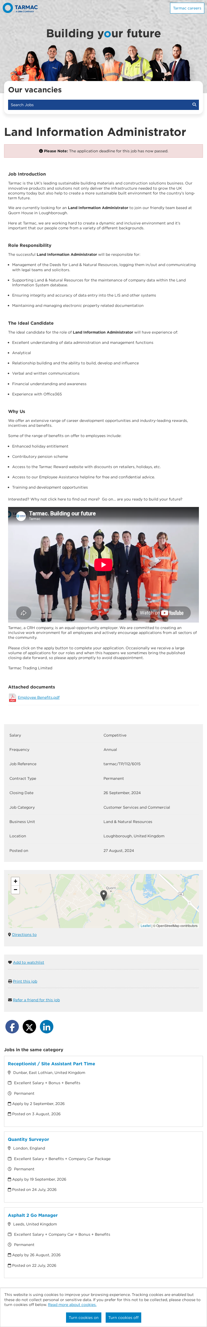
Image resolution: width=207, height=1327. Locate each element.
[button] (103, 895)
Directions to (24, 934)
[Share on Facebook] (12, 1026)
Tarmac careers (187, 8)
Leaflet (146, 925)
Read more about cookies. (72, 1304)
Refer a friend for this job (36, 999)
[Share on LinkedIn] (46, 1026)
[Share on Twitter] (29, 1026)
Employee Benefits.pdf (39, 697)
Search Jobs (23, 104)
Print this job (25, 981)
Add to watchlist (28, 962)
